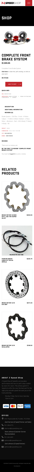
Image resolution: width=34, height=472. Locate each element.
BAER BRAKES (9, 136)
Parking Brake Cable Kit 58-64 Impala (7, 260)
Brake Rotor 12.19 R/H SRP (8, 303)
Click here (5, 72)
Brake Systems (13, 96)
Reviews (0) (9, 112)
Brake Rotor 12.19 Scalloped (8, 346)
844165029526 (8, 133)
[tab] (11, 106)
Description (9, 106)
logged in (12, 154)
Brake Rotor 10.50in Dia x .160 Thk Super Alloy (9, 216)
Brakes (14, 97)
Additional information (13, 109)
